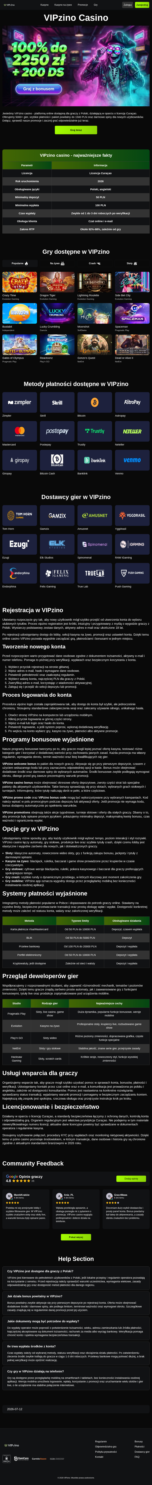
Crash (92, 263)
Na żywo (55, 263)
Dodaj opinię (131, 1178)
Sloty (130, 263)
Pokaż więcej (76, 1237)
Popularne (17, 263)
